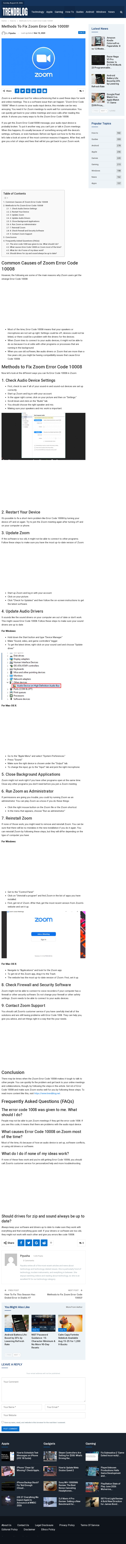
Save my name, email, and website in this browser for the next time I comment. (34, 1423)
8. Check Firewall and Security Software (27, 231)
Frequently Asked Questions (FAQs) (22, 240)
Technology (37, 12)
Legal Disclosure (44, 1525)
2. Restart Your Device (19, 212)
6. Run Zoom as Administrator (23, 224)
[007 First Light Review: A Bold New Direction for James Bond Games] (92, 1502)
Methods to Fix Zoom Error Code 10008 (24, 205)
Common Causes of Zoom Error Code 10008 (27, 202)
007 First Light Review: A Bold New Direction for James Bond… (112, 1501)
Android (90, 12)
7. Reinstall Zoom (17, 228)
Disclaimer (29, 1529)
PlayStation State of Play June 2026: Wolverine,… (110, 1486)
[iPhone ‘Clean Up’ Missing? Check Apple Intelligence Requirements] (8, 1471)
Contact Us (23, 1525)
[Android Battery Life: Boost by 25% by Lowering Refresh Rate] (17, 1323)
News (111, 12)
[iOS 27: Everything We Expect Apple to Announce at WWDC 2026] (8, 1501)
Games (95, 158)
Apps (94, 183)
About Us (6, 1525)
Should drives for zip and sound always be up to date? (33, 253)
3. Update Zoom (17, 215)
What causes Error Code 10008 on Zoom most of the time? (35, 247)
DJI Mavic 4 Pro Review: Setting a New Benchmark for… (69, 1501)
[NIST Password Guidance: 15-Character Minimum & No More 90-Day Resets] (44, 1323)
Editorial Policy (10, 1529)
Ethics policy (48, 1529)
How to (69, 12)
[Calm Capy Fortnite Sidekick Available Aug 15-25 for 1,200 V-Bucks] (70, 1323)
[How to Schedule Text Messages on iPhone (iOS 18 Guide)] (8, 1456)
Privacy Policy (67, 1525)
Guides (80, 12)
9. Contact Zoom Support (21, 234)
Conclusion (11, 237)
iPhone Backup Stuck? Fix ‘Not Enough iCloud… (28, 1485)
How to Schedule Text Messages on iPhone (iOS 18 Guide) (27, 1455)
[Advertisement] (43, 167)
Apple (49, 12)
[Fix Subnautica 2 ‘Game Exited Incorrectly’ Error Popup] (92, 1456)
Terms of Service (90, 1525)
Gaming (59, 12)
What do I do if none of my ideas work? (27, 250)
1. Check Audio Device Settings (23, 209)
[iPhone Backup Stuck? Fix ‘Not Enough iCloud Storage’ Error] (8, 1486)
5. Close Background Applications (24, 221)
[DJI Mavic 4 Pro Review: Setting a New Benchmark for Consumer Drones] (50, 1502)
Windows (101, 12)
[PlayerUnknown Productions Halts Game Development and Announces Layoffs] (92, 1471)
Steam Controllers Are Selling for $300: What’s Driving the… (70, 1455)
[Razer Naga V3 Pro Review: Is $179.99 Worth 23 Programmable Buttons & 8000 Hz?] (98, 60)
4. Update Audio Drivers (20, 218)
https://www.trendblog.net (47, 1093)
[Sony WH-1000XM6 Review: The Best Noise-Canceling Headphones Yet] (50, 1486)
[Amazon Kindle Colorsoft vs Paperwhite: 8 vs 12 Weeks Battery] (98, 41)
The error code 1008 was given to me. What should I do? (34, 244)
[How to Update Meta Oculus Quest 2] (50, 1471)
